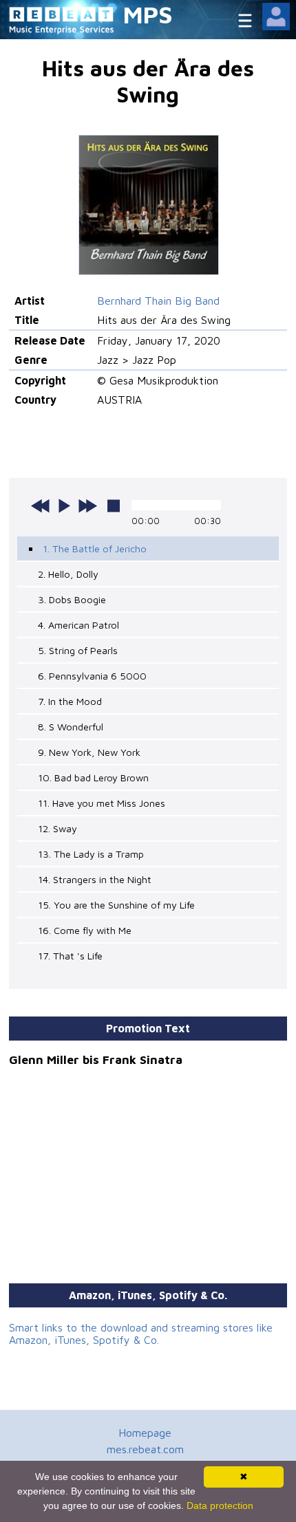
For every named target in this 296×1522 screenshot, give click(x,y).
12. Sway (57, 828)
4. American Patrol (78, 625)
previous (40, 505)
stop (113, 505)
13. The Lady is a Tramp (91, 854)
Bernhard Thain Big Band (158, 300)
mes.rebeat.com (145, 1449)
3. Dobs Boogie (72, 599)
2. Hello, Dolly (68, 574)
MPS (148, 14)
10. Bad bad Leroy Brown (93, 777)
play (64, 505)
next (87, 505)
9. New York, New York (89, 752)
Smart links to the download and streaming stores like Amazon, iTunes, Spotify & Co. (141, 1333)
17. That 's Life (70, 955)
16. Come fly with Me (84, 930)
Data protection (220, 1505)
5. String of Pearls (78, 650)
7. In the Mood (70, 701)
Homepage (144, 1432)
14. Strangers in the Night (94, 879)
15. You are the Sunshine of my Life (116, 905)
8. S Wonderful (70, 726)
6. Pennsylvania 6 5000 (92, 676)
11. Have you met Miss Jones (101, 803)
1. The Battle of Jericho (95, 548)
